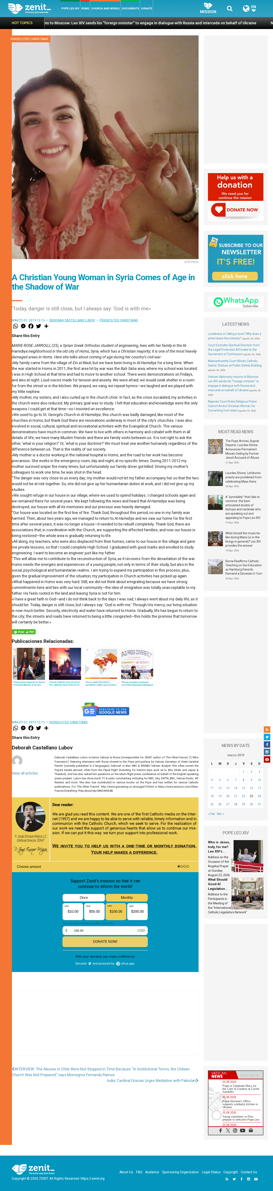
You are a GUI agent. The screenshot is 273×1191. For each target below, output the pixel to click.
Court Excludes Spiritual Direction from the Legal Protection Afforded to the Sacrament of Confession (234, 349)
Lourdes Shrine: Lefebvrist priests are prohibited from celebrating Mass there (243, 477)
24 (259, 796)
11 (212, 788)
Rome (85, 8)
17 (259, 788)
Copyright (231, 1172)
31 (259, 804)
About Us (126, 1172)
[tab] (222, 1075)
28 (235, 804)
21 (235, 796)
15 (243, 788)
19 (220, 796)
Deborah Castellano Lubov (72, 320)
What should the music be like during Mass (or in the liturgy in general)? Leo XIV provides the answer (243, 539)
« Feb (211, 814)
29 (243, 804)
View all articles (25, 773)
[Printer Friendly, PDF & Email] (24, 631)
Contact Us (249, 1172)
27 (227, 804)
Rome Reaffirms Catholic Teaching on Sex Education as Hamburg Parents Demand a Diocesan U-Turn (243, 567)
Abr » (220, 814)
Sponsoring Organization (180, 1172)
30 (251, 804)
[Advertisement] (105, 1027)
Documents (130, 8)
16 (251, 788)
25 (212, 804)
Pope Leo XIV (70, 8)
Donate (146, 8)
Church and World (105, 8)
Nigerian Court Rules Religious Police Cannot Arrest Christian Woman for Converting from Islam (232, 406)
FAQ (139, 1172)
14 (235, 788)
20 (227, 796)
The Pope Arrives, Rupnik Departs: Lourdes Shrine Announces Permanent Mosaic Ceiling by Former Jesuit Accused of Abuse (242, 449)
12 (220, 788)
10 (259, 780)
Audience (152, 1172)
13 (227, 788)
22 (243, 796)
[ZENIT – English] (34, 8)
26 (220, 804)
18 (212, 796)
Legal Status (211, 1172)
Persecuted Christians (29, 39)
